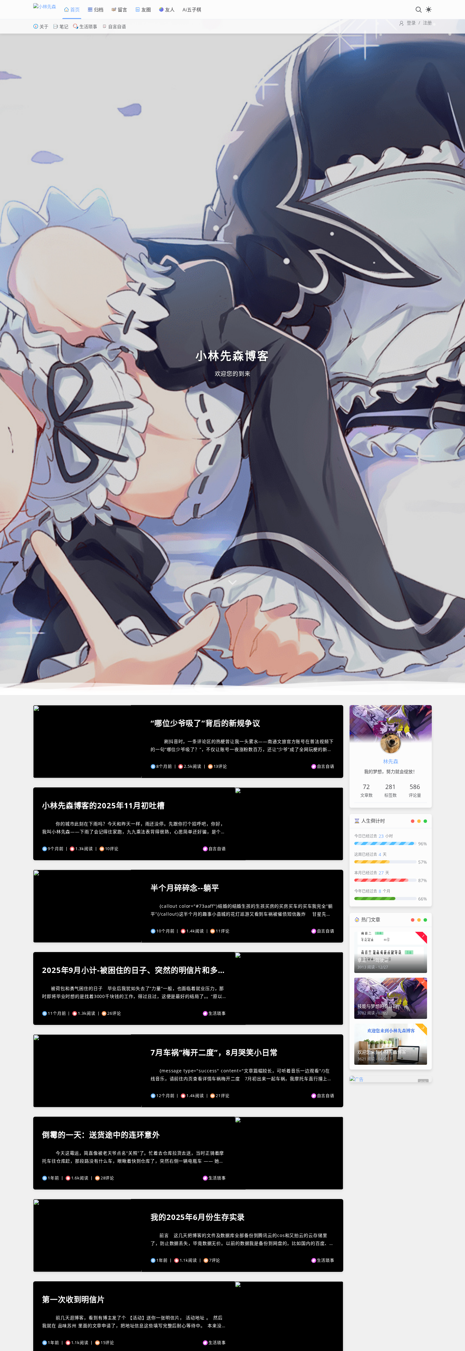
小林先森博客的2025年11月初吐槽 (103, 805)
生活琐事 (87, 26)
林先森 (390, 761)
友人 (169, 9)
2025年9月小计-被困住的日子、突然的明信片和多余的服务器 (134, 970)
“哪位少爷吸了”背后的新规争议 (205, 723)
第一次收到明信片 (73, 1299)
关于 (43, 26)
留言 (121, 9)
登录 (411, 23)
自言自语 (116, 26)
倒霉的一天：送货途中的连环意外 (101, 1135)
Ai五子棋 (192, 9)
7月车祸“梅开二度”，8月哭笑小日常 (214, 1052)
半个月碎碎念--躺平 (185, 888)
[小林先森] (46, 9)
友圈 (145, 9)
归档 (98, 9)
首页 (74, 9)
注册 (427, 23)
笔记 (63, 26)
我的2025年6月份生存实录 (198, 1217)
